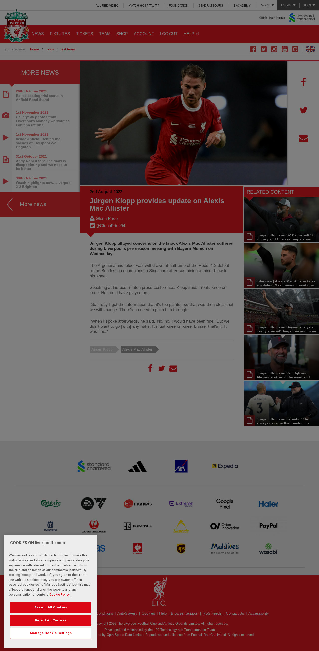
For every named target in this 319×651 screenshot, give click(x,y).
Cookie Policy (59, 594)
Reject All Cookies (51, 620)
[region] (50, 591)
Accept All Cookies (50, 607)
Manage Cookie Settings (51, 633)
